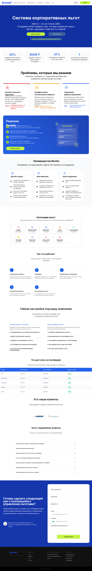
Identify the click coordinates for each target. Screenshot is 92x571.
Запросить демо (68, 536)
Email (52, 511)
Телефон (53, 518)
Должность (54, 504)
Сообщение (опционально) (59, 525)
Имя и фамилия (56, 489)
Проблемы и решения (19, 2)
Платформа (40, 2)
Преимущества (31, 2)
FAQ (53, 2)
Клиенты (47, 2)
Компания (54, 496)
